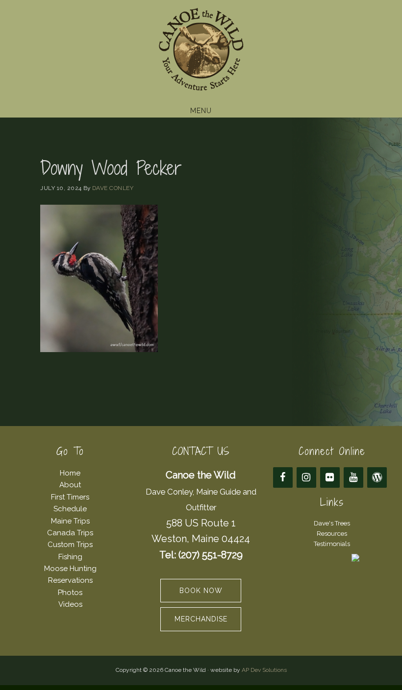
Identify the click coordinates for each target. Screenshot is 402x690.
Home (70, 473)
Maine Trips (70, 521)
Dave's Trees (332, 523)
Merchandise (201, 619)
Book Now (201, 591)
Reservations (70, 580)
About (70, 484)
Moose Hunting (70, 568)
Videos (70, 604)
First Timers (70, 497)
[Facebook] (283, 477)
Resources (332, 533)
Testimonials (332, 543)
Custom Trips (70, 544)
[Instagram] (306, 477)
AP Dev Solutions (264, 669)
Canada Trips (70, 532)
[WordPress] (377, 477)
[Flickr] (330, 477)
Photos (70, 592)
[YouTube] (353, 477)
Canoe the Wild (201, 50)
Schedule (70, 508)
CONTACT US (200, 451)
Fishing (70, 556)
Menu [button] (201, 111)
